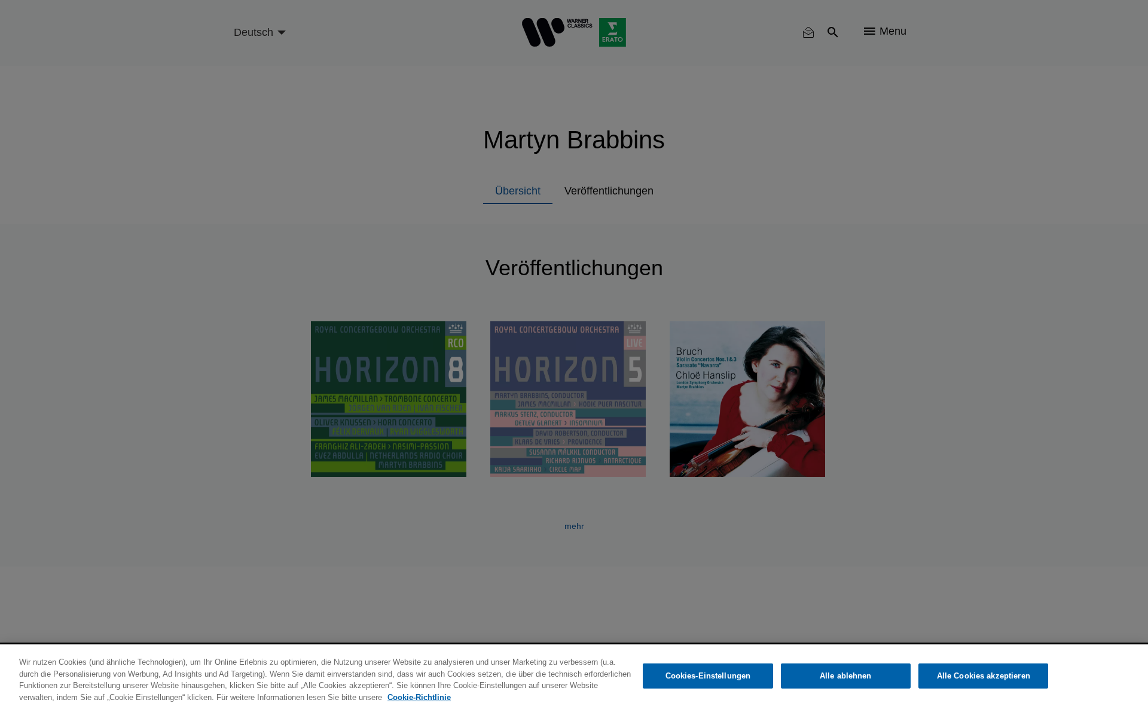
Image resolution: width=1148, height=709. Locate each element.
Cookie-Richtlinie (419, 696)
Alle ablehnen (846, 675)
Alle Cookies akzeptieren (983, 675)
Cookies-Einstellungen (708, 675)
